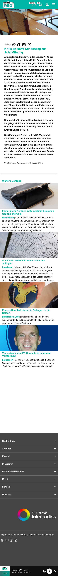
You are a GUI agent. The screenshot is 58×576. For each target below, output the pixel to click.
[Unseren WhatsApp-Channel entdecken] (2, 540)
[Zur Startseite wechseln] (8, 5)
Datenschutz (20, 535)
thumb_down (44, 571)
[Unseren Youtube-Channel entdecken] (7, 540)
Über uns (7, 494)
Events (5, 456)
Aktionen (6, 449)
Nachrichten (8, 441)
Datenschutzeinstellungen (41, 535)
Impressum (6, 535)
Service (6, 487)
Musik (5, 479)
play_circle (49, 571)
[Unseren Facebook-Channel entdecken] (11, 540)
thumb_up (54, 571)
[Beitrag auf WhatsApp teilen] (14, 44)
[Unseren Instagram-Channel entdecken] (15, 540)
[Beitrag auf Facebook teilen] (18, 44)
